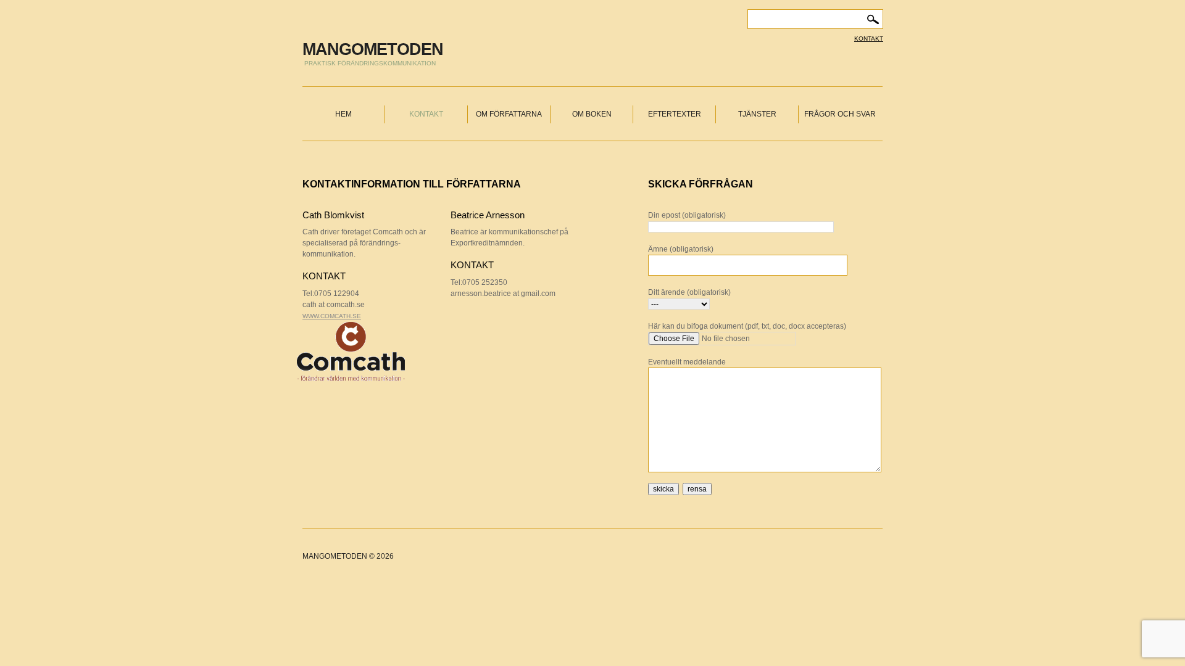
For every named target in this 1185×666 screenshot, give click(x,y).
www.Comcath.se (331, 316)
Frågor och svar (840, 114)
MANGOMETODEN (372, 49)
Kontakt (868, 38)
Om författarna (509, 114)
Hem (343, 114)
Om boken (592, 114)
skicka (663, 489)
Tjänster (757, 114)
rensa (697, 489)
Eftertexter (674, 114)
